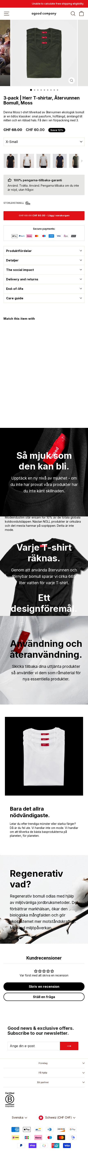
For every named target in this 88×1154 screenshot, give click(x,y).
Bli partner (43, 1082)
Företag (43, 1063)
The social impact (20, 270)
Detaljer (12, 260)
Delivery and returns (22, 279)
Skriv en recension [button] (44, 986)
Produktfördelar (19, 251)
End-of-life (14, 289)
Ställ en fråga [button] (44, 997)
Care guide (14, 298)
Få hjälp (43, 1072)
